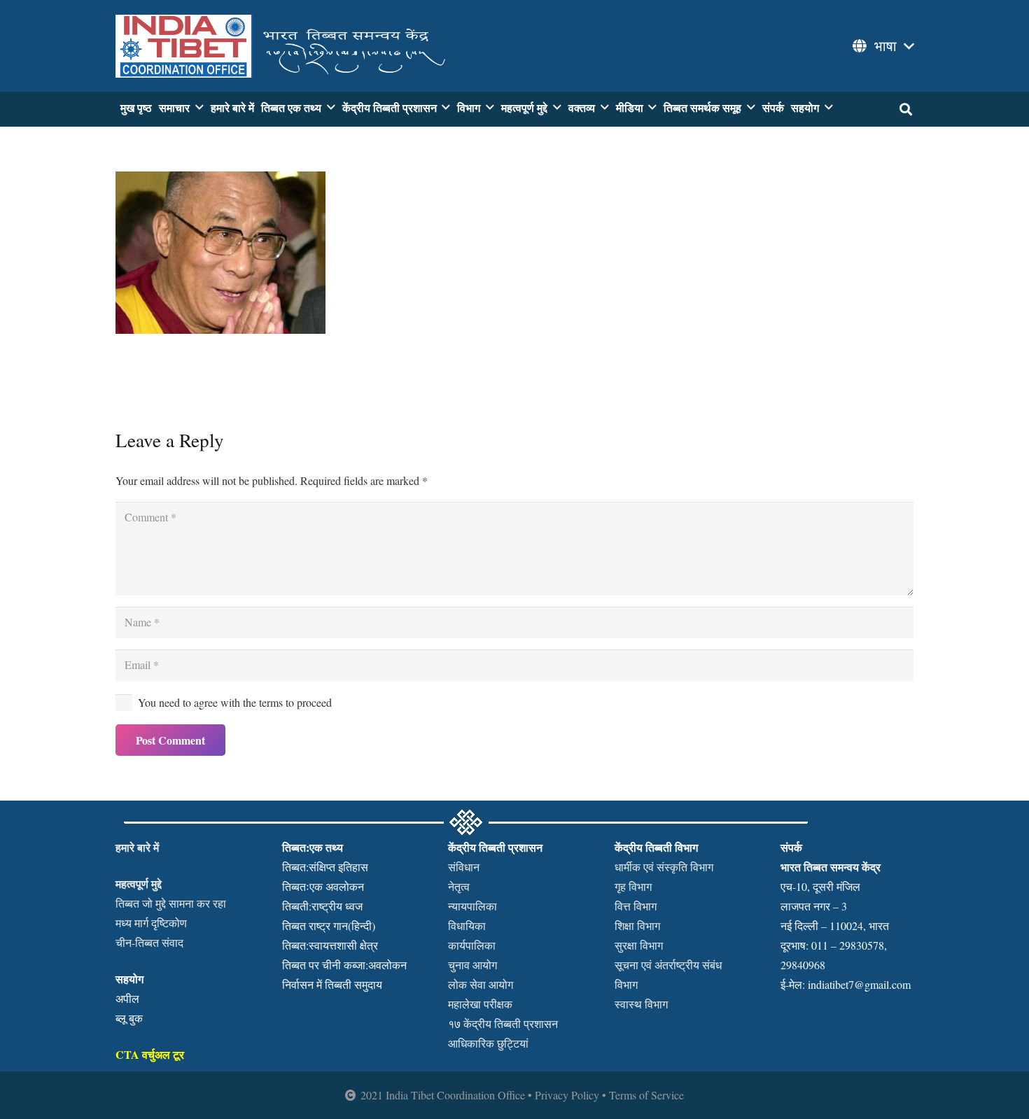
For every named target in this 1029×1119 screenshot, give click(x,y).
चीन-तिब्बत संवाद (149, 942)
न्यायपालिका (472, 906)
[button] (881, 46)
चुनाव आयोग (472, 964)
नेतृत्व (459, 886)
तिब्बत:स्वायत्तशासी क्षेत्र (330, 945)
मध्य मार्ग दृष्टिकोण (151, 922)
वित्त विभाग (636, 906)
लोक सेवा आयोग (480, 984)
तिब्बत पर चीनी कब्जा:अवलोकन (344, 964)
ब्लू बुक (129, 1018)
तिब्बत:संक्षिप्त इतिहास (325, 866)
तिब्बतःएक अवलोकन (323, 886)
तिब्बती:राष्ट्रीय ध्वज (322, 906)
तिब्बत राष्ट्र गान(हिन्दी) (328, 925)
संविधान (463, 866)
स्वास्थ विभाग (641, 1004)
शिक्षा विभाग (637, 925)
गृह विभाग (633, 886)
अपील (127, 998)
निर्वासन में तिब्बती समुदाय (332, 984)
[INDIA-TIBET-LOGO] (282, 46)
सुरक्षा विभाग (639, 945)
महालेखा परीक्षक (480, 1004)
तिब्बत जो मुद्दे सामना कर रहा (170, 903)
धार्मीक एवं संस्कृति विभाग (664, 866)
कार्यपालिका (472, 945)
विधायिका (467, 925)
